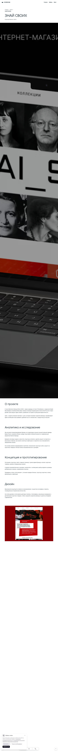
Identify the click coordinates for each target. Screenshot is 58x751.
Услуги (45, 2)
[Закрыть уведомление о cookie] (25, 735)
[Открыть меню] (29, 749)
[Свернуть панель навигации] (55, 748)
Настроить (6, 744)
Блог (55, 2)
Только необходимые (17, 744)
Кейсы (50, 2)
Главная (6, 9)
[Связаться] (35, 749)
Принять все (6, 746)
